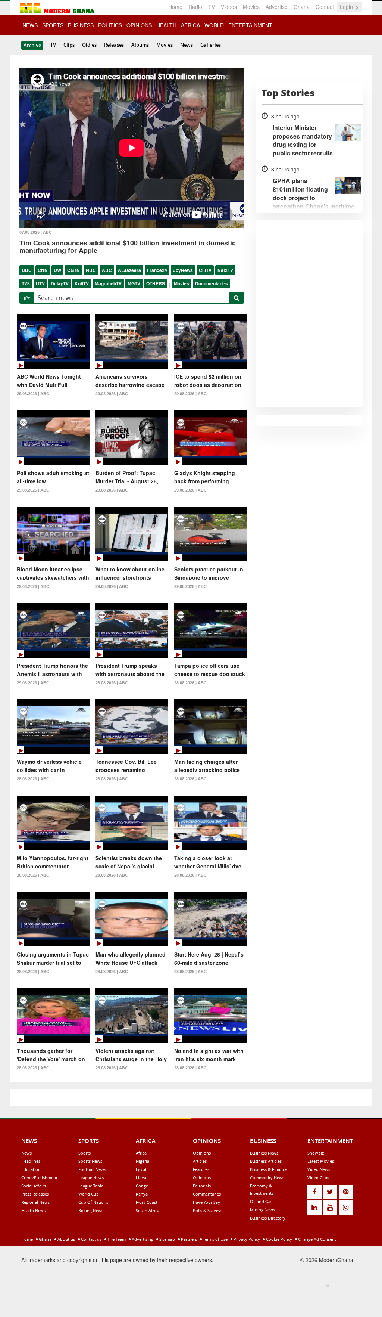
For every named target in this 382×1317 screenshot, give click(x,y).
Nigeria (142, 1161)
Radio (195, 6)
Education (31, 1169)
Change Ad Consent (316, 1239)
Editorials (202, 1186)
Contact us (90, 1239)
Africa (141, 1153)
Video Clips (318, 1177)
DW (57, 270)
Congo (142, 1186)
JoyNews (183, 270)
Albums (140, 44)
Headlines (30, 1161)
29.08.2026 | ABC (33, 393)
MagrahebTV (108, 283)
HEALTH (166, 25)
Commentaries (207, 1194)
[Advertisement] (188, 1299)
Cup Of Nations (93, 1202)
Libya (141, 1177)
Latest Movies (320, 1161)
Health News (33, 1210)
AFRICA (190, 25)
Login (347, 6)
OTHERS (155, 283)
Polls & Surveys (207, 1210)
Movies (251, 6)
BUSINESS (81, 25)
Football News (92, 1169)
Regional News (35, 1202)
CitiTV (205, 270)
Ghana (302, 6)
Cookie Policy (278, 1239)
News (186, 44)
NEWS (30, 25)
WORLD (214, 25)
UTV (40, 283)
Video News (318, 1169)
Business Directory (267, 1218)
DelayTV (60, 283)
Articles (200, 1161)
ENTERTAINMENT (250, 25)
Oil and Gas (261, 1201)
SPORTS (52, 25)
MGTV (134, 283)
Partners (188, 1239)
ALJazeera (129, 270)
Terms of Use (215, 1239)
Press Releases (35, 1194)
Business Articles (266, 1161)
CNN (43, 270)
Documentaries (211, 283)
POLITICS (110, 25)
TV (211, 6)
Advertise (277, 6)
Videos (229, 6)
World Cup (88, 1194)
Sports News (90, 1161)
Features (201, 1169)
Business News (264, 1153)
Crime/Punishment (39, 1177)
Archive (32, 45)
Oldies (89, 44)
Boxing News (90, 1210)
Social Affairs (33, 1186)
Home (175, 6)
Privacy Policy (246, 1239)
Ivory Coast (146, 1202)
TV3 (26, 283)
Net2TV (225, 270)
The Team (116, 1239)
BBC (27, 270)
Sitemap (166, 1239)
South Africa (147, 1210)
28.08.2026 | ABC (112, 683)
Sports (84, 1153)
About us (65, 1239)
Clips (69, 44)
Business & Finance (268, 1169)
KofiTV (82, 283)
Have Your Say (206, 1202)
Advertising (142, 1239)
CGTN (73, 270)
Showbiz (315, 1153)
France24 (157, 270)
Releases (114, 44)
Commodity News (267, 1177)
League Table (90, 1186)
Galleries (210, 44)
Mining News (262, 1209)
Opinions (202, 1153)
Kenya (142, 1194)
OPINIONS (139, 25)
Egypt (141, 1169)
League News (91, 1177)
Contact (325, 6)
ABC (107, 270)
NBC (91, 270)
